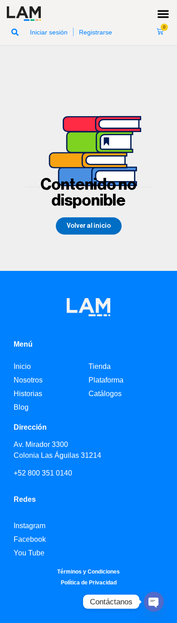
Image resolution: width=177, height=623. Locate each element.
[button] (163, 14)
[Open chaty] (154, 602)
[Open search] (15, 31)
